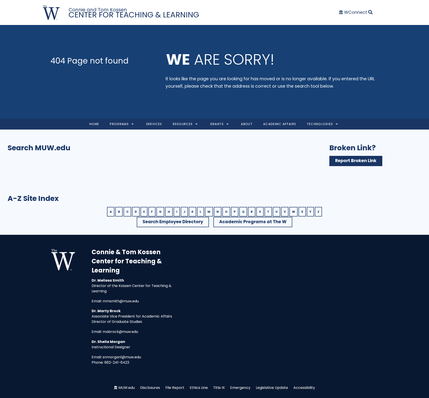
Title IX (219, 387)
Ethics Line (199, 387)
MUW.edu (126, 387)
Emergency (240, 387)
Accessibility (304, 387)
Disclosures (150, 387)
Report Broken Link (355, 161)
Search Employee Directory (173, 222)
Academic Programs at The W (252, 222)
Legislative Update (272, 387)
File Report (174, 387)
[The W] (51, 12)
